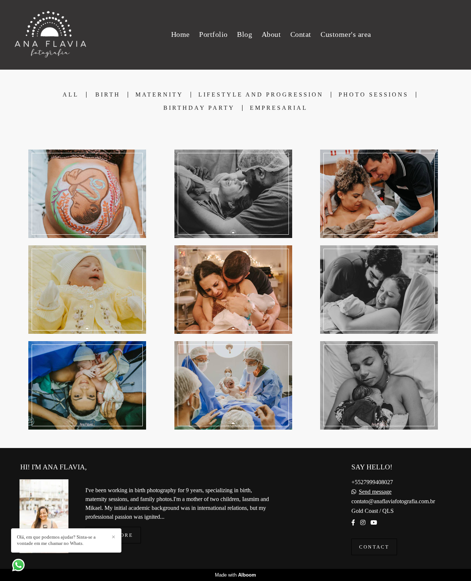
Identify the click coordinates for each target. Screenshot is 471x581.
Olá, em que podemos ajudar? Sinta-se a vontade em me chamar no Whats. (56, 540)
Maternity (159, 95)
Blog (244, 34)
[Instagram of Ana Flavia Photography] (362, 522)
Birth (107, 95)
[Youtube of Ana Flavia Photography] (374, 522)
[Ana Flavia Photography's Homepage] (50, 35)
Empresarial (279, 108)
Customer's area (346, 34)
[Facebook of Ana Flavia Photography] (353, 522)
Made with (235, 575)
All (71, 95)
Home (180, 34)
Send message (375, 492)
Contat (300, 34)
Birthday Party (199, 108)
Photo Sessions (373, 95)
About (271, 34)
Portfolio (213, 34)
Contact (374, 547)
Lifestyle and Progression (260, 95)
